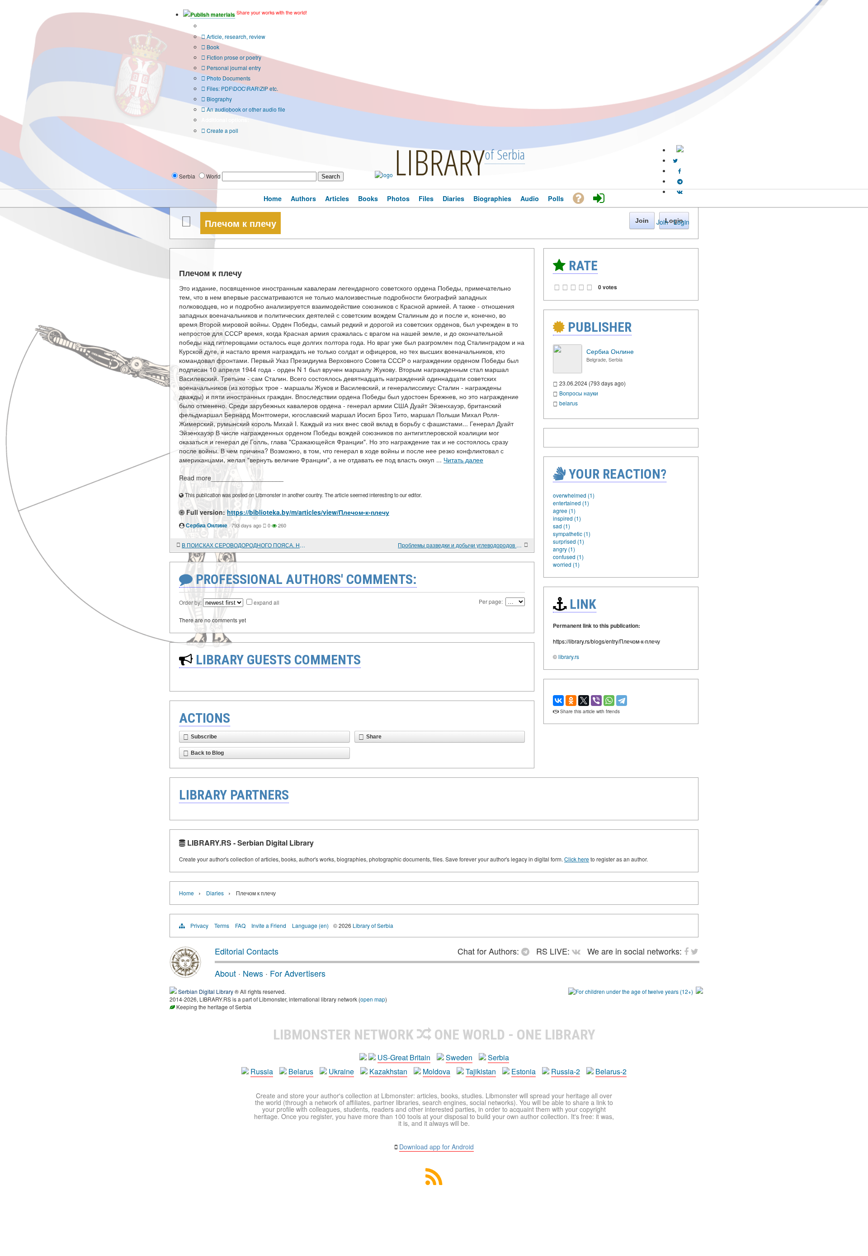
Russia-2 (565, 1071)
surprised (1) (568, 541)
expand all (266, 602)
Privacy (199, 925)
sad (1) (561, 526)
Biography (218, 99)
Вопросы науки (578, 393)
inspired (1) (567, 518)
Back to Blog (207, 753)
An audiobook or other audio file (245, 109)
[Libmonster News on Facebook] (679, 170)
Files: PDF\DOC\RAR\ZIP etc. (241, 88)
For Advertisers (298, 973)
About (225, 973)
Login (681, 221)
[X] (583, 700)
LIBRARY (439, 162)
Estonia (523, 1071)
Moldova (436, 1071)
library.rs (568, 656)
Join (662, 221)
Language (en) (310, 925)
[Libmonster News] (675, 160)
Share (374, 737)
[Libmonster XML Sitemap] (434, 1182)
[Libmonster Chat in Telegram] (527, 951)
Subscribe (204, 737)
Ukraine (341, 1071)
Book (212, 47)
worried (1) (566, 564)
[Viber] (596, 700)
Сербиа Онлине (206, 525)
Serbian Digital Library (205, 991)
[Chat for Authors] (680, 181)
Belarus (300, 1071)
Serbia (498, 1057)
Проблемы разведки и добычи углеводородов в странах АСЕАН (460, 545)
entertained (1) (571, 503)
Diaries (215, 893)
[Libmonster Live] (680, 191)
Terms (221, 925)
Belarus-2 (611, 1071)
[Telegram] (621, 700)
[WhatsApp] (609, 700)
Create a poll (221, 130)
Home (186, 893)
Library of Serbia (373, 925)
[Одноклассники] (571, 700)
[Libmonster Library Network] (699, 991)
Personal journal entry (233, 67)
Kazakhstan (388, 1071)
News (253, 973)
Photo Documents (227, 78)
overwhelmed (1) (573, 495)
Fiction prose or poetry (233, 57)
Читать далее (463, 459)
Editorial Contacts (246, 951)
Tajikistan (481, 1071)
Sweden (459, 1057)
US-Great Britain (403, 1057)
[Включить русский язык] (680, 150)
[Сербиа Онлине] (567, 371)
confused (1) (568, 556)
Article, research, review (235, 36)
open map (372, 999)
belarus (568, 403)
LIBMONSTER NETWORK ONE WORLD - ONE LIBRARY (434, 1034)
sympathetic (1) (571, 533)
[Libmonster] (185, 974)
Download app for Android (436, 1146)
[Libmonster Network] (630, 991)
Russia (261, 1071)
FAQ (240, 925)
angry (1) (564, 549)
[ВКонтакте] (558, 700)
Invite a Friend (268, 925)
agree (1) (564, 510)
